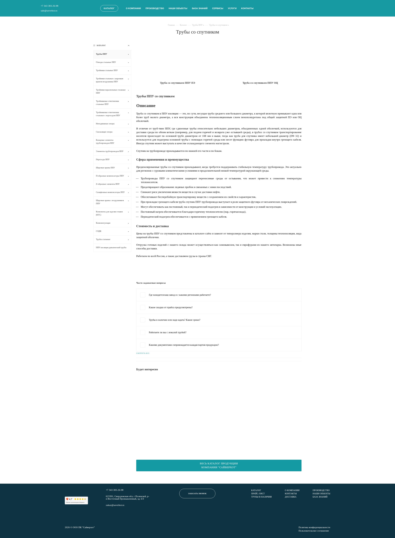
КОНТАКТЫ (247, 8)
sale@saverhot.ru (49, 10)
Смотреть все (143, 353)
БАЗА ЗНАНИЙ (200, 8)
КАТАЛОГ (109, 8)
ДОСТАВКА (290, 497)
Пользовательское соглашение (314, 531)
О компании (133, 8)
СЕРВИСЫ (217, 8)
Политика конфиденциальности (314, 527)
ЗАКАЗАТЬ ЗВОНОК (197, 493)
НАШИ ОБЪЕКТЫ (178, 8)
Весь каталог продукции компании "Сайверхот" (219, 465)
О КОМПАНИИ (292, 490)
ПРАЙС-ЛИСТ (258, 493)
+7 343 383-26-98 (49, 6)
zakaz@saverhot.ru (115, 505)
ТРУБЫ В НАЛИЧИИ (261, 497)
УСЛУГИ (232, 8)
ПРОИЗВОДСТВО (155, 8)
